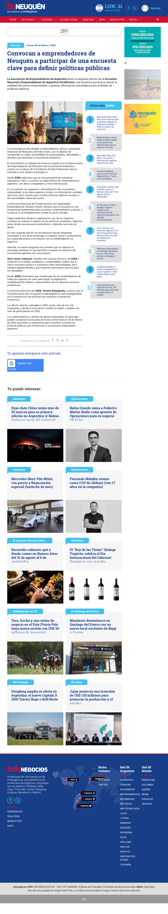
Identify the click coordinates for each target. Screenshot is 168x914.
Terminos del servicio (120, 890)
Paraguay (147, 799)
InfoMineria (127, 799)
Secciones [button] (27, 19)
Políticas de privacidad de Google (93, 890)
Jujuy (123, 813)
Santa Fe (125, 851)
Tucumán (125, 864)
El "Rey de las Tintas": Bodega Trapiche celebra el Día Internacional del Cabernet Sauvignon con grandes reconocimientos (108, 212)
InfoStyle (126, 803)
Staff (102, 19)
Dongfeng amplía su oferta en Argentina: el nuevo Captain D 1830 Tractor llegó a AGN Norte (107, 272)
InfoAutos (19, 398)
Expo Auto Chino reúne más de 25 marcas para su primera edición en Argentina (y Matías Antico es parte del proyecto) (108, 123)
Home (13, 19)
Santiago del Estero (128, 858)
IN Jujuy (76, 682)
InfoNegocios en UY (25, 611)
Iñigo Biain (149, 886)
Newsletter (117, 19)
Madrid (146, 789)
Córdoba (125, 784)
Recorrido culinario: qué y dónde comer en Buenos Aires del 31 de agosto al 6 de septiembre (107, 192)
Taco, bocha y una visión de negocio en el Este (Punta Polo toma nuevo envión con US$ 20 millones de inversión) (107, 234)
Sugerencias (14, 811)
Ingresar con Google (20, 366)
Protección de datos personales (119, 886)
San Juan (125, 842)
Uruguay (147, 803)
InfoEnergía (127, 789)
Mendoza (125, 823)
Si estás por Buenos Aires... (30, 540)
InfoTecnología (129, 808)
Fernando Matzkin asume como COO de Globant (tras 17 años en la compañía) (107, 175)
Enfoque (15, 45)
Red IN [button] (133, 19)
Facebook (104, 780)
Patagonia (126, 832)
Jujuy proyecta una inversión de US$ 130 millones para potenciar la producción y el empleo (107, 290)
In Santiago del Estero (85, 611)
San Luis (125, 846)
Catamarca (126, 780)
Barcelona (148, 780)
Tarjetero (88, 19)
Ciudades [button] (47, 19)
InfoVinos (77, 540)
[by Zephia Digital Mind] (84, 899)
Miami (145, 794)
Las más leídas (69, 19)
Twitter (103, 784)
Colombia (147, 784)
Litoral (124, 818)
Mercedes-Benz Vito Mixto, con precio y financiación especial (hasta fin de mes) (106, 159)
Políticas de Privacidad (90, 886)
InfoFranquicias (130, 794)
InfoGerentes (79, 398)
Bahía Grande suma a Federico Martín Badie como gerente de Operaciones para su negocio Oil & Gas (107, 142)
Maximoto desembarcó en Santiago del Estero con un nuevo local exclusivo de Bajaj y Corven (107, 253)
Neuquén (125, 827)
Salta (123, 837)
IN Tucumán (20, 682)
